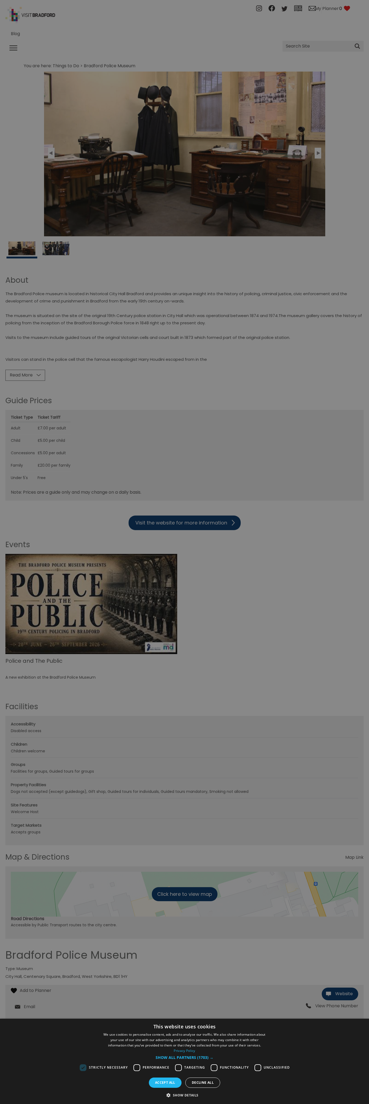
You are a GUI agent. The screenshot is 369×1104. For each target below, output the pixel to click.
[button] (184, 1057)
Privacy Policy (184, 1050)
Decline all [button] (203, 1082)
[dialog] (184, 1061)
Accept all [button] (165, 1082)
